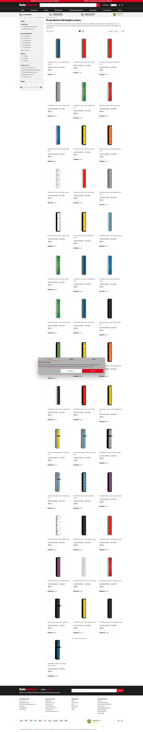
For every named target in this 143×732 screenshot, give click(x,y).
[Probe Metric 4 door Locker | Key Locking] (59, 179)
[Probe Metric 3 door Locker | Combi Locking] (59, 309)
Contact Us (105, 5)
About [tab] (93, 359)
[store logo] (28, 5)
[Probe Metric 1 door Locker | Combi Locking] (59, 92)
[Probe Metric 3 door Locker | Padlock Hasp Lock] (59, 135)
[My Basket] (122, 5)
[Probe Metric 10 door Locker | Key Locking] (84, 395)
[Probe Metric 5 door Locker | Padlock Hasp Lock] (110, 179)
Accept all (92, 371)
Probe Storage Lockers (39, 17)
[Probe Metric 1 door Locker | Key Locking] (84, 48)
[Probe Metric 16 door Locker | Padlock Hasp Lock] (59, 482)
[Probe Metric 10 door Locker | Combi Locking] (84, 567)
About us (100, 700)
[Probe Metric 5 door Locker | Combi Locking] (59, 395)
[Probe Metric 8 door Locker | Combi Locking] (110, 525)
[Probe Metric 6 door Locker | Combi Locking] (110, 482)
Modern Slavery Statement (104, 708)
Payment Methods (49, 706)
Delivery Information (50, 702)
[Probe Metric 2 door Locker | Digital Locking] (110, 352)
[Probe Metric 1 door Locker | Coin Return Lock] (110, 48)
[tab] (31, 24)
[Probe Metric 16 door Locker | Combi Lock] (59, 608)
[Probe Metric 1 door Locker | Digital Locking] (59, 222)
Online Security (101, 706)
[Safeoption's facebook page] (118, 720)
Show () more (25, 50)
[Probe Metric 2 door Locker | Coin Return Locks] (84, 222)
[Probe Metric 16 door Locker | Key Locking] (110, 439)
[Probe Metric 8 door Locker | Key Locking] (84, 309)
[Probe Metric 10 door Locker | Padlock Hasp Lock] (110, 395)
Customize (70, 371)
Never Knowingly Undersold (51, 711)
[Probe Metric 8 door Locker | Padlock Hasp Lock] (110, 309)
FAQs (73, 700)
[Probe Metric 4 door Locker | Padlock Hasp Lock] (110, 135)
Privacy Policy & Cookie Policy (104, 704)
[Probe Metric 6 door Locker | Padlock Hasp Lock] (84, 265)
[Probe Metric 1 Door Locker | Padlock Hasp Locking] (59, 48)
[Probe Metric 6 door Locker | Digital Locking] (110, 567)
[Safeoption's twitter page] (121, 720)
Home (20, 17)
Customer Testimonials (103, 702)
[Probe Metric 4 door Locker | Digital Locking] (84, 525)
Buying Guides (75, 702)
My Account (48, 700)
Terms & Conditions (102, 709)
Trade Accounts (49, 709)
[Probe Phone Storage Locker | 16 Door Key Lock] (59, 439)
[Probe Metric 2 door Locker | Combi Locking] (110, 222)
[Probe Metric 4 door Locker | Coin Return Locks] (59, 352)
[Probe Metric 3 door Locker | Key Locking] (84, 135)
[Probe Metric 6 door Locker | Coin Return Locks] (84, 482)
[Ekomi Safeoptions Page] (94, 723)
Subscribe (120, 690)
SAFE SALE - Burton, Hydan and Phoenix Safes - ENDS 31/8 (45, 1)
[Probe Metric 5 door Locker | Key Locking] (84, 179)
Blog (73, 704)
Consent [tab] (49, 359)
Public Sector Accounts (50, 708)
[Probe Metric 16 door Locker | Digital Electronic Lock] (59, 650)
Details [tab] (71, 359)
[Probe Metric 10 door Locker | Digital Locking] (110, 608)
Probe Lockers (31, 17)
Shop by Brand (75, 706)
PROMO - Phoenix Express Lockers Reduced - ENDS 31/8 (98, 1)
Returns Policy (48, 704)
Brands (25, 17)
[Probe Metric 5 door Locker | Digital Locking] (59, 567)
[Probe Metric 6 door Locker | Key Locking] (59, 265)
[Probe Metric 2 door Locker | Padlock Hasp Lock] (84, 92)
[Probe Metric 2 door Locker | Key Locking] (110, 92)
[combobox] (68, 5)
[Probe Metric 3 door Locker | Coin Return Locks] (110, 265)
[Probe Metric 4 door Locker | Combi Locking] (84, 352)
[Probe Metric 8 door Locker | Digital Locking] (84, 608)
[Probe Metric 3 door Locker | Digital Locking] (59, 525)
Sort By (111, 31)
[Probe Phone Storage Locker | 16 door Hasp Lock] (84, 439)
